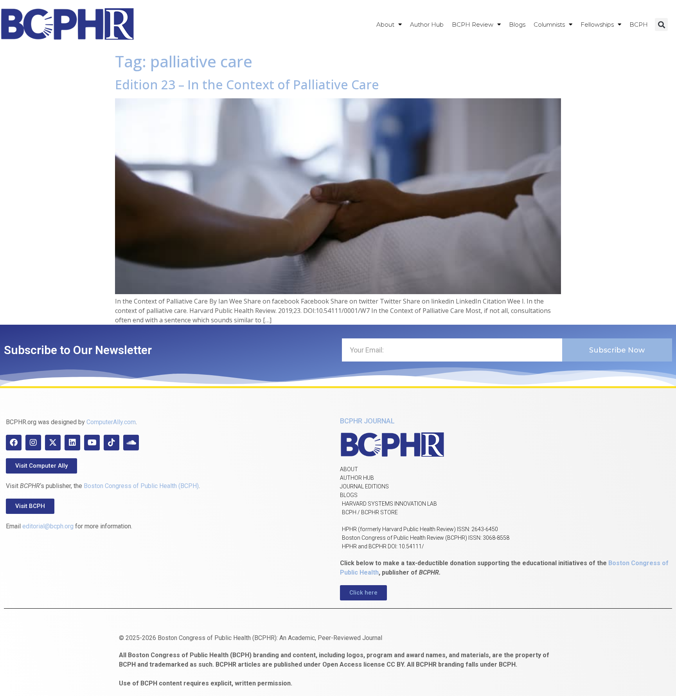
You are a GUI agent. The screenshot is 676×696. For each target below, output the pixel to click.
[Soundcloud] (131, 442)
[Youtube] (92, 442)
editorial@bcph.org (48, 526)
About (385, 24)
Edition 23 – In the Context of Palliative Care (247, 84)
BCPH (638, 24)
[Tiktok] (111, 442)
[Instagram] (33, 442)
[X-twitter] (53, 442)
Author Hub (427, 24)
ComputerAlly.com (111, 422)
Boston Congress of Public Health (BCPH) (141, 486)
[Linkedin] (72, 442)
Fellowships (597, 24)
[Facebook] (14, 442)
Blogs (517, 24)
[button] (661, 24)
